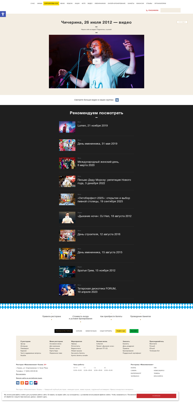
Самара (133, 370)
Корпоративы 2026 (51, 3)
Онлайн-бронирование (116, 3)
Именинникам (100, 3)
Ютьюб (152, 348)
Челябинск (135, 376)
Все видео (182, 22)
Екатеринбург (136, 373)
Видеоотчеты (76, 348)
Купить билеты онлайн (79, 355)
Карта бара (54, 351)
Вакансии (140, 3)
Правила (126, 348)
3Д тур (23, 344)
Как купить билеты (78, 353)
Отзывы (149, 3)
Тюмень (157, 373)
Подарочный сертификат (132, 353)
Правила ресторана (51, 316)
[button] (3, 14)
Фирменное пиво (56, 353)
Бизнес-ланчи (55, 348)
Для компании (55, 346)
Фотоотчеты (75, 346)
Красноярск (158, 376)
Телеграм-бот (155, 351)
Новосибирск (159, 370)
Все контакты (21, 374)
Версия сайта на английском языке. (29, 378)
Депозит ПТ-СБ (102, 348)
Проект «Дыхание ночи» (105, 346)
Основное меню (55, 344)
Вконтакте (153, 344)
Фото (83, 3)
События (99, 344)
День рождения (128, 346)
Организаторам (160, 3)
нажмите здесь (42, 397)
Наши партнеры (106, 331)
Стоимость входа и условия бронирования (80, 317)
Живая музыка (91, 331)
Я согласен (156, 395)
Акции (77, 3)
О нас (33, 3)
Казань (133, 368)
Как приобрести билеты (111, 316)
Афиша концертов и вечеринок (121, 389)
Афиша (39, 3)
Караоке (79, 331)
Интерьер (24, 346)
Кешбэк (69, 3)
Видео (90, 3)
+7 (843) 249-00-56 (31, 371)
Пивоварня (25, 348)
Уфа (155, 368)
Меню (62, 3)
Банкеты (131, 3)
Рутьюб (152, 346)
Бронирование (128, 351)
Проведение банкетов (140, 316)
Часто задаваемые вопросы (31, 353)
